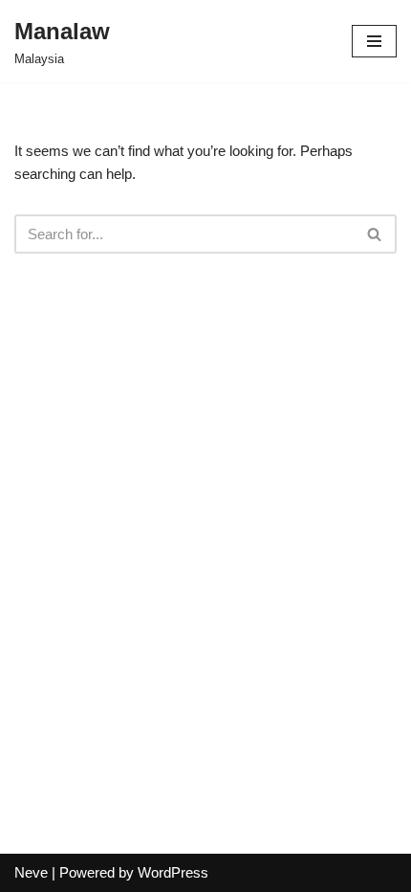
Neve (31, 872)
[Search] (375, 234)
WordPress (173, 872)
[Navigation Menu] (374, 41)
